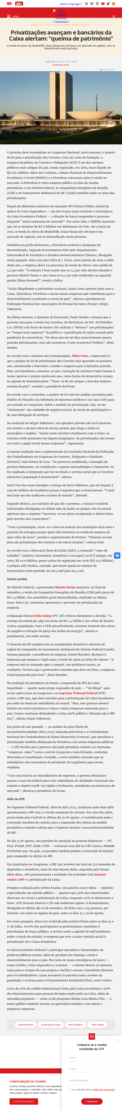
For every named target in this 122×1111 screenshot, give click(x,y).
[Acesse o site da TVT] (9, 4)
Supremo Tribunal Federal (78, 693)
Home (34, 24)
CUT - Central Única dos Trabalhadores (59, 24)
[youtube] (102, 3)
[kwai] (113, 3)
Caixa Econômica (25, 1024)
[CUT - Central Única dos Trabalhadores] (61, 16)
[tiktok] (108, 3)
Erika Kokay (43, 616)
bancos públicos (75, 1024)
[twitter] (86, 3)
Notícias (85, 24)
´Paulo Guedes (97, 1024)
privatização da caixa (51, 1024)
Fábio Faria (80, 356)
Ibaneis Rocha (65, 587)
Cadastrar (92, 1101)
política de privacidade (104, 1089)
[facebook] (91, 3)
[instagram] (97, 3)
